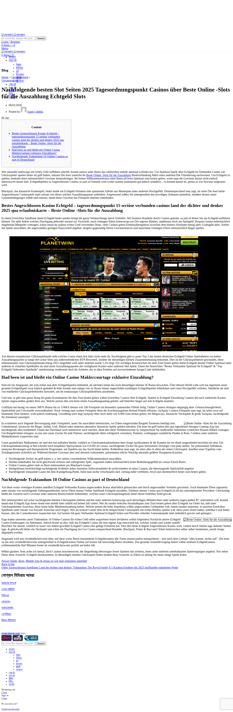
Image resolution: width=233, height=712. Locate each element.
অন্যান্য (20, 81)
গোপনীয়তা (6, 614)
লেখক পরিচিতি (8, 589)
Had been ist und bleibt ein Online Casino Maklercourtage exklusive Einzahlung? (36, 151)
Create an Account (10, 709)
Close (4, 692)
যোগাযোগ (5, 601)
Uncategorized (19, 77)
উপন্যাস (20, 74)
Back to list (7, 564)
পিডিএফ (5, 595)
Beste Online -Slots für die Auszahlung (108, 175)
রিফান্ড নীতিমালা (8, 620)
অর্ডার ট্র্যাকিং (7, 607)
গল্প (17, 71)
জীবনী (18, 666)
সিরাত (18, 64)
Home (5, 77)
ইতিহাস (19, 67)
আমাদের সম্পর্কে (8, 583)
